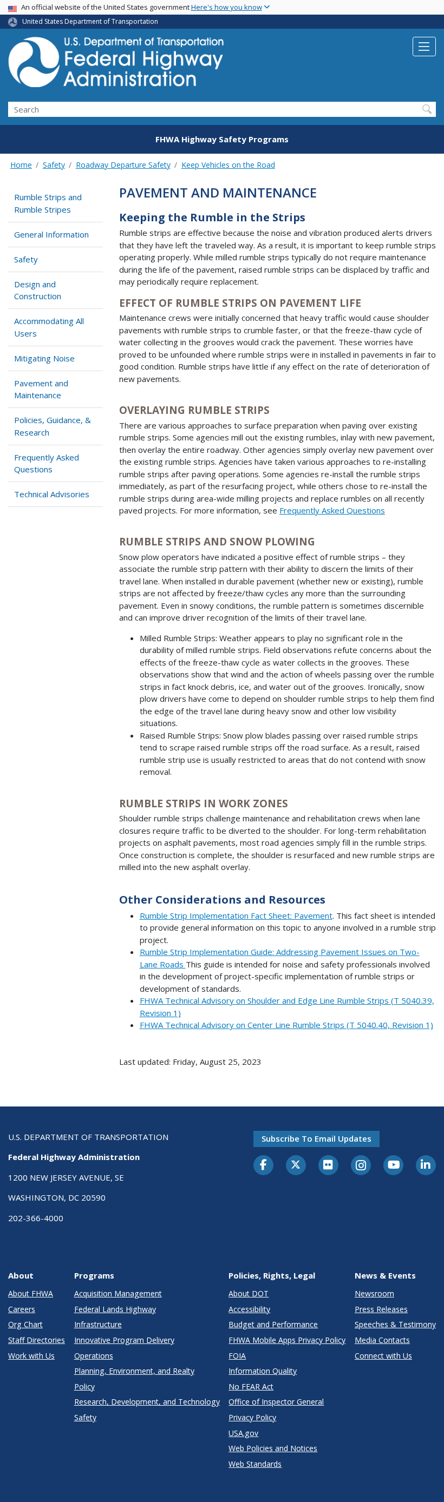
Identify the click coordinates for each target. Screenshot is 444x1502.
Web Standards (255, 1464)
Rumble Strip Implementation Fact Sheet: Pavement (236, 915)
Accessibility (249, 1309)
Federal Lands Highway (115, 1309)
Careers (21, 1309)
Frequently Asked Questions (46, 463)
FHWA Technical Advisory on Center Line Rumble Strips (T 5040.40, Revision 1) (286, 1024)
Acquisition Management (118, 1293)
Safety (54, 165)
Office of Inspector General (276, 1401)
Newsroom (374, 1293)
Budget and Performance (273, 1324)
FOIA (237, 1356)
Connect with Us (383, 1356)
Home (21, 165)
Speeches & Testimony (395, 1324)
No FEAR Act (250, 1386)
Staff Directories (36, 1340)
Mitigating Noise (44, 358)
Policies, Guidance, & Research (52, 426)
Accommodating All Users (49, 327)
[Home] (116, 65)
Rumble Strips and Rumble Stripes (48, 203)
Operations (93, 1356)
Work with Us (31, 1356)
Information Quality (262, 1371)
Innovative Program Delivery (124, 1340)
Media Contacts (382, 1340)
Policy (84, 1386)
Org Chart (25, 1324)
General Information (51, 234)
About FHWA (30, 1293)
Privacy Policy (252, 1417)
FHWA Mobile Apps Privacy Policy (286, 1340)
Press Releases (381, 1309)
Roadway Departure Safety (123, 165)
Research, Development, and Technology (147, 1401)
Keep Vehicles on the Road (228, 165)
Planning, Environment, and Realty (134, 1371)
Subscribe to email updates (316, 1138)
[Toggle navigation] (424, 46)
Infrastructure (98, 1324)
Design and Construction (37, 290)
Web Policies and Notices (272, 1448)
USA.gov (243, 1433)
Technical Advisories (51, 494)
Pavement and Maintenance (41, 389)
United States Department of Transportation (90, 21)
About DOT (248, 1293)
